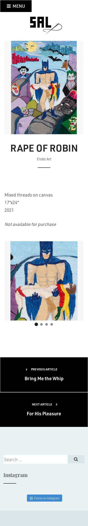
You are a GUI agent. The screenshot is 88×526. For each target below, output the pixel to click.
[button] (36, 324)
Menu (18, 6)
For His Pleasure (44, 409)
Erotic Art (44, 158)
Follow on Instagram (46, 498)
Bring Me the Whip (44, 374)
